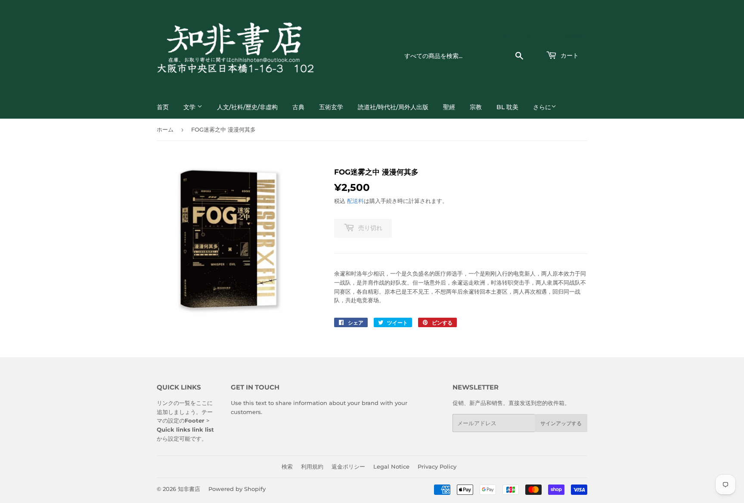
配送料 (355, 200)
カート (569, 55)
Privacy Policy (437, 466)
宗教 (476, 107)
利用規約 (312, 466)
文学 (190, 107)
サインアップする (561, 423)
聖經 (449, 107)
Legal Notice (391, 466)
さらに (542, 107)
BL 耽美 (507, 107)
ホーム (165, 129)
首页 (163, 107)
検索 (287, 466)
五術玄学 (331, 107)
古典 (298, 107)
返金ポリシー (348, 466)
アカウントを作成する (563, 36)
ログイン (509, 36)
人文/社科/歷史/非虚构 (247, 107)
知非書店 (189, 488)
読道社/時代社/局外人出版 (393, 107)
